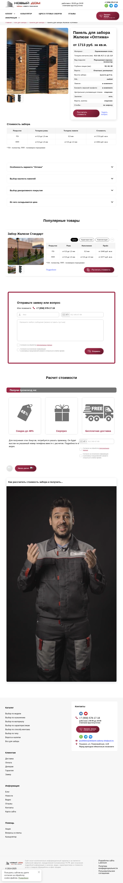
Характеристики (86, 240)
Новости (9, 796)
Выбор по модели (13, 714)
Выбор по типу (11, 733)
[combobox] (66, 314)
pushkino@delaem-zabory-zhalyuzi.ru (96, 741)
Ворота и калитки (13, 737)
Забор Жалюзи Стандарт (25, 233)
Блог (7, 792)
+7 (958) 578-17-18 (111, 2)
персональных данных (44, 345)
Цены (74, 240)
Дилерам (9, 767)
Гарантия (9, 771)
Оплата (8, 763)
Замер (8, 774)
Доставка (9, 759)
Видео (8, 800)
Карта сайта (10, 812)
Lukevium (102, 863)
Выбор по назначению (15, 718)
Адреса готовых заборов (50, 14)
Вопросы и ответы (13, 833)
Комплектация (102, 240)
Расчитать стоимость (101, 270)
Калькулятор (26, 14)
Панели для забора (36, 22)
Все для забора (20, 22)
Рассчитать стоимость (82, 113)
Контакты (9, 808)
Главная (8, 22)
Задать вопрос (104, 113)
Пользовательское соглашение (106, 872)
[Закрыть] (39, 872)
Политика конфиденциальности (108, 867)
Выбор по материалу (14, 722)
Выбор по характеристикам (17, 725)
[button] (8, 223)
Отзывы (72, 14)
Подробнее (23, 878)
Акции (8, 829)
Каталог (8, 14)
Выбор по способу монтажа (17, 729)
